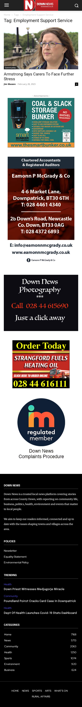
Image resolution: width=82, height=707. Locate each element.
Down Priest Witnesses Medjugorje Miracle (34, 589)
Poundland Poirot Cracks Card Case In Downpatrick (40, 601)
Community (10, 67)
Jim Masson (10, 84)
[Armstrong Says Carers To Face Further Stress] (41, 48)
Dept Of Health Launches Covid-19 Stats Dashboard (40, 613)
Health (8, 584)
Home (7, 14)
